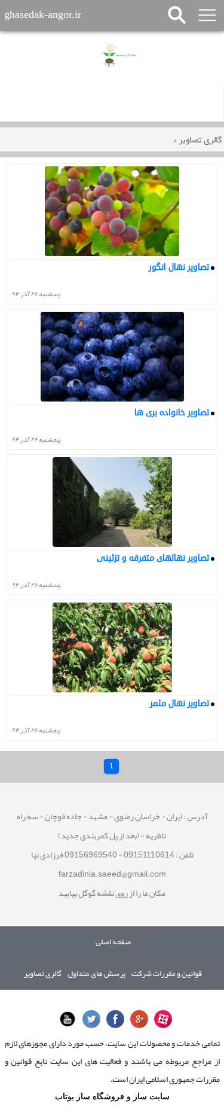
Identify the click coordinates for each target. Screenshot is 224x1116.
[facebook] (112, 1018)
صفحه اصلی (113, 942)
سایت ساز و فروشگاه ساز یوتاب (112, 1096)
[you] (64, 1018)
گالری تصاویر (198, 139)
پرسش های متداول (96, 973)
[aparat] (160, 1018)
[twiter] (88, 1018)
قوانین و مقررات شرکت (166, 973)
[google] (136, 1018)
